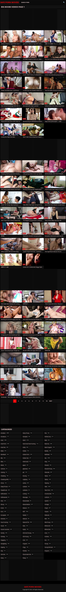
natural (26, 518)
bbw (3, 461)
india (25, 447)
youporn (48, 551)
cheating (4, 476)
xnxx (47, 533)
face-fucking (6, 522)
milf (25, 511)
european (5, 515)
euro (3, 511)
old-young (27, 536)
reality (48, 451)
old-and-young (28, 533)
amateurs (5, 436)
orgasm (26, 543)
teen (47, 486)
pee (47, 433)
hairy (3, 558)
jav (25, 472)
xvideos (48, 536)
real (47, 440)
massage (26, 497)
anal (3, 440)
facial (4, 526)
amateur (5, 433)
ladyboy (26, 479)
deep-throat (5, 486)
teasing (48, 483)
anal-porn (5, 444)
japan (25, 465)
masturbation (28, 504)
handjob (26, 436)
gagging (4, 540)
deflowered (5, 497)
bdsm (4, 465)
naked (25, 515)
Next (50, 401)
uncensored (49, 493)
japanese (26, 468)
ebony (4, 504)
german (4, 554)
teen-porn (49, 490)
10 (46, 401)
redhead (48, 454)
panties (26, 551)
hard (26, 440)
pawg (25, 558)
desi (3, 501)
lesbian (26, 486)
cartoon (4, 468)
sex (47, 458)
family (4, 533)
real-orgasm (49, 447)
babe (3, 451)
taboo (48, 476)
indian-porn (27, 454)
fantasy (4, 536)
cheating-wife (6, 479)
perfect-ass (49, 436)
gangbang (5, 543)
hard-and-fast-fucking (30, 444)
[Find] (64, 2)
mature (26, 508)
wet (47, 518)
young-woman (50, 547)
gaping (4, 547)
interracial (27, 461)
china (4, 483)
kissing (26, 476)
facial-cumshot (6, 529)
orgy (25, 547)
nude (25, 529)
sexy (47, 461)
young (48, 543)
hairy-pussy (27, 433)
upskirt (48, 501)
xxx (47, 540)
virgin (48, 508)
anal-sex (4, 447)
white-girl (49, 526)
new (25, 526)
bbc (3, 458)
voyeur (48, 511)
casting (4, 472)
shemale (48, 472)
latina (26, 483)
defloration (5, 493)
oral (25, 540)
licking (26, 493)
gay (3, 551)
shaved (48, 465)
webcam (48, 515)
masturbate (27, 501)
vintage (48, 504)
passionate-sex (28, 554)
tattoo (48, 479)
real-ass (48, 444)
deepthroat (5, 490)
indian (26, 451)
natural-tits (27, 522)
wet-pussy (49, 522)
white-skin (49, 529)
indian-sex (27, 458)
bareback (5, 454)
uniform (48, 497)
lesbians (26, 490)
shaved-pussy (50, 468)
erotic (4, 508)
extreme (4, 518)
